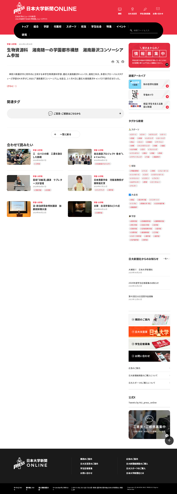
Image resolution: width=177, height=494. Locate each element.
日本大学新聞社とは (135, 473)
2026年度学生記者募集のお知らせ (144, 282)
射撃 (132, 146)
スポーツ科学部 (136, 236)
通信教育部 (145, 232)
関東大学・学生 (146, 203)
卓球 (153, 171)
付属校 (58, 26)
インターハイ (155, 200)
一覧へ (166, 258)
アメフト (156, 178)
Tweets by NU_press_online (143, 402)
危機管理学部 (146, 221)
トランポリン (135, 153)
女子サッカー (135, 182)
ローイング (161, 138)
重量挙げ (157, 157)
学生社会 (96, 26)
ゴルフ (146, 175)
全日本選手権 (159, 203)
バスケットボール (158, 175)
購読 (120, 13)
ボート (164, 134)
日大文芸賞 (132, 13)
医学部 (159, 229)
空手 (143, 149)
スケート (133, 134)
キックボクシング (144, 146)
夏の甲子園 (142, 200)
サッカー (133, 186)
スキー (143, 134)
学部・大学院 (11, 44)
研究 (24, 35)
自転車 (149, 142)
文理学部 (134, 232)
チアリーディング (136, 157)
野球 (145, 182)
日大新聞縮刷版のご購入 (137, 463)
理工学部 (134, 225)
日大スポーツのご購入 (136, 468)
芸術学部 (134, 229)
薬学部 (148, 236)
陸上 (132, 142)
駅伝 (132, 200)
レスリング (150, 138)
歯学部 (157, 236)
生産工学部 (145, 225)
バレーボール (164, 171)
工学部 (156, 232)
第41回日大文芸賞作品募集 (141, 296)
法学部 (156, 225)
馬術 (160, 153)
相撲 (155, 146)
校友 (83, 26)
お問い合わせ (158, 13)
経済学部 (134, 221)
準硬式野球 (135, 171)
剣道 (152, 153)
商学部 (145, 240)
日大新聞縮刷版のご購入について (143, 375)
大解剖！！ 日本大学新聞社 (141, 269)
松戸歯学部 (135, 240)
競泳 (145, 153)
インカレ (133, 203)
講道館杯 (134, 207)
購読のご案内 (86, 458)
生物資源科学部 (147, 229)
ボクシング (153, 134)
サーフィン (160, 142)
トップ (25, 26)
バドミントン (135, 178)
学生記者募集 (145, 13)
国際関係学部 (159, 221)
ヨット (141, 142)
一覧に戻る (65, 134)
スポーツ (71, 26)
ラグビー (146, 178)
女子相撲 (134, 149)
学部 (46, 26)
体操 (140, 138)
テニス (145, 171)
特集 (109, 26)
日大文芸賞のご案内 (89, 463)
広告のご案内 (134, 368)
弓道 (147, 157)
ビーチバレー (156, 182)
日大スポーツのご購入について (142, 382)
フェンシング (153, 149)
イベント (121, 26)
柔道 (132, 138)
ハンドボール (135, 175)
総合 (36, 26)
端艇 (163, 146)
